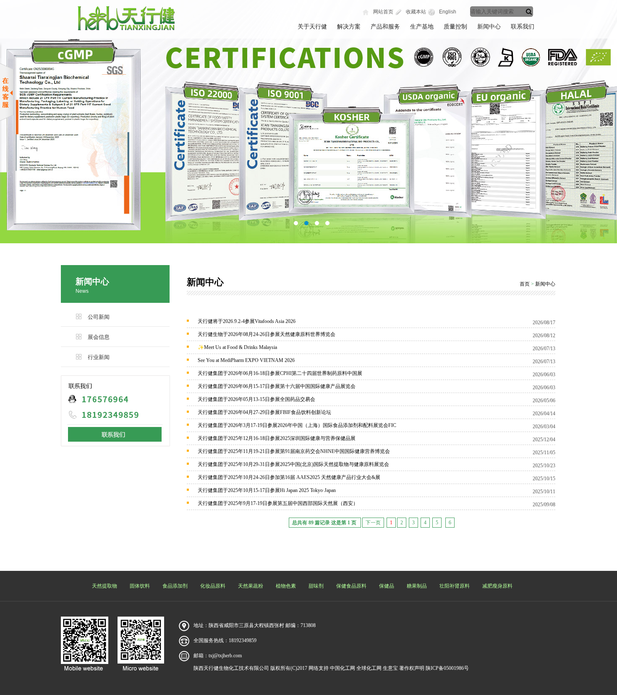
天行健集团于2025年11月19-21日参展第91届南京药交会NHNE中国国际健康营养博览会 (294, 451)
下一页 (373, 523)
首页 (525, 284)
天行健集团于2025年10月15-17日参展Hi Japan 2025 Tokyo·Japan (267, 490)
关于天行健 (312, 26)
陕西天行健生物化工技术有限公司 (231, 668)
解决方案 (349, 26)
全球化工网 (369, 668)
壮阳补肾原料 (454, 586)
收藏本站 (416, 12)
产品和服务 (385, 26)
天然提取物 (104, 586)
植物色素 (286, 586)
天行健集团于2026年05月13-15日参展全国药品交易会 (256, 399)
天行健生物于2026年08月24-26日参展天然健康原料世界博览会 (266, 334)
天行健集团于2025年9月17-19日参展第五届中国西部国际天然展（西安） (278, 503)
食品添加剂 (175, 586)
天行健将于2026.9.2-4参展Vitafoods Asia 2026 (246, 321)
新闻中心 (489, 26)
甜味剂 (316, 586)
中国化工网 (342, 668)
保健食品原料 (351, 586)
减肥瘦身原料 (497, 586)
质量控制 (455, 26)
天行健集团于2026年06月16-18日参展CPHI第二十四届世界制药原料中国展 (280, 373)
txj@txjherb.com (225, 656)
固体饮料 (140, 586)
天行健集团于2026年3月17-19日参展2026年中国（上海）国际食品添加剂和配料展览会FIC (297, 425)
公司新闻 (99, 317)
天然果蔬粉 (250, 586)
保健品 (386, 586)
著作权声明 (411, 668)
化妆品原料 (212, 586)
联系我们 (522, 26)
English (447, 12)
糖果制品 (417, 586)
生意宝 (390, 668)
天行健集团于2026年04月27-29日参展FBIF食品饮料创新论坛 (264, 412)
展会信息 (99, 337)
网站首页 (383, 12)
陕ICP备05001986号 (447, 668)
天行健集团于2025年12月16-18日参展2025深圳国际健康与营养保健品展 (277, 438)
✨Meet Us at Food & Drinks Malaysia (237, 347)
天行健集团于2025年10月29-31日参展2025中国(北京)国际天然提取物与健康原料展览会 (293, 464)
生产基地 (422, 26)
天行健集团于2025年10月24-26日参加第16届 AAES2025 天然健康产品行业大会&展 (289, 477)
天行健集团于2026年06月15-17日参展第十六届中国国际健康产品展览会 (277, 386)
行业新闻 (99, 357)
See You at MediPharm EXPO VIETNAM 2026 (246, 360)
